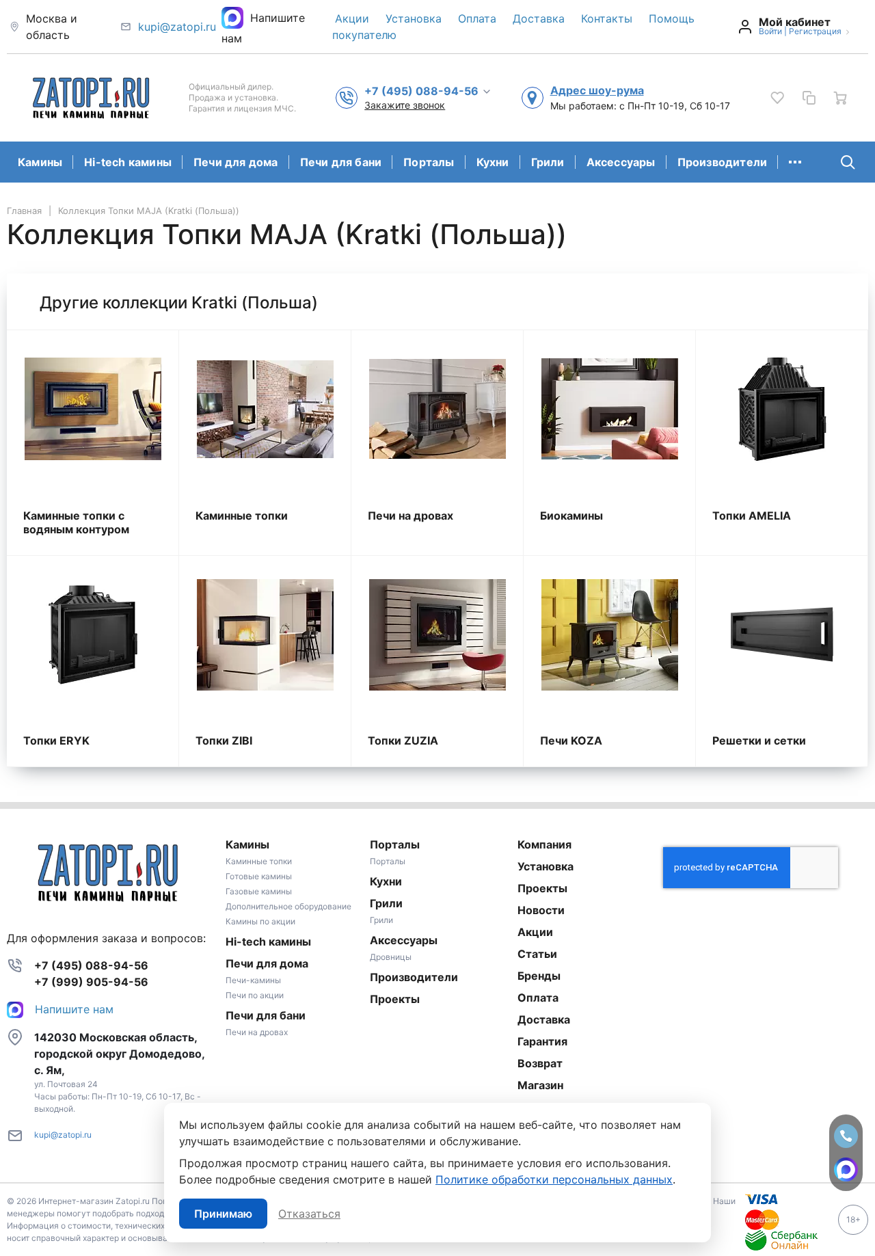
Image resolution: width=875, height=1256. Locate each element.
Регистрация (815, 31)
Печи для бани (341, 162)
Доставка (539, 18)
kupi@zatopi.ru (177, 27)
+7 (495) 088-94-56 (91, 965)
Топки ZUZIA (403, 740)
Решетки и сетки (759, 740)
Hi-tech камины (128, 162)
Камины (40, 162)
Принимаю (223, 1213)
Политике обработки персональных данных (554, 1179)
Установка (414, 18)
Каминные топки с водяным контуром (76, 522)
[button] (428, 90)
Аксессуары (621, 162)
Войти (770, 31)
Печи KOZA (571, 740)
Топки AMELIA (751, 515)
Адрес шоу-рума (597, 90)
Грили (548, 162)
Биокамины (571, 515)
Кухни (492, 162)
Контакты (606, 18)
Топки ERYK (56, 740)
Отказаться (309, 1213)
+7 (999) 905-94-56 (91, 982)
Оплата (477, 18)
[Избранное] (777, 98)
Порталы (428, 162)
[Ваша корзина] (840, 98)
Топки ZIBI (224, 740)
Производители (722, 162)
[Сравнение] (809, 98)
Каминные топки (242, 515)
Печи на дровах (410, 515)
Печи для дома (235, 162)
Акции (352, 18)
